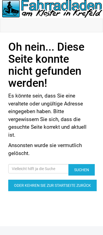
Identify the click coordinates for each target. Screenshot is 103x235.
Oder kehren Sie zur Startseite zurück (52, 185)
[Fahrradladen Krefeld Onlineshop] (52, 9)
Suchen (81, 170)
